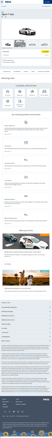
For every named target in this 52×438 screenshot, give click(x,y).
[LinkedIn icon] (22, 411)
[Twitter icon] (9, 411)
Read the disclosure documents (31, 371)
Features (26, 71)
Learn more (7, 134)
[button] (2, 2)
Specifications (17, 71)
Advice (33, 71)
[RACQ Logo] (46, 399)
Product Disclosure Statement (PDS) (24, 357)
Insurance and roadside (43, 71)
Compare (46, 51)
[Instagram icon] (18, 411)
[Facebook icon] (5, 411)
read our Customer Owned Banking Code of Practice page (27, 391)
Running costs (7, 71)
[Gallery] (26, 29)
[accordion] (26, 307)
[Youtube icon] (14, 411)
